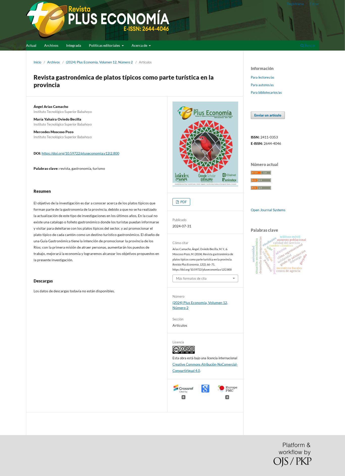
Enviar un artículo (267, 115)
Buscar (309, 45)
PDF (183, 202)
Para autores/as (262, 85)
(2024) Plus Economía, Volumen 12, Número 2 (99, 62)
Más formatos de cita (191, 278)
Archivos (51, 45)
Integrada (73, 45)
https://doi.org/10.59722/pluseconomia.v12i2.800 (80, 153)
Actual (31, 45)
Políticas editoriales (105, 45)
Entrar (314, 4)
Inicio (37, 62)
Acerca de (140, 45)
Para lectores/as (262, 77)
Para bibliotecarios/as (266, 92)
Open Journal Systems (268, 210)
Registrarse (295, 4)
